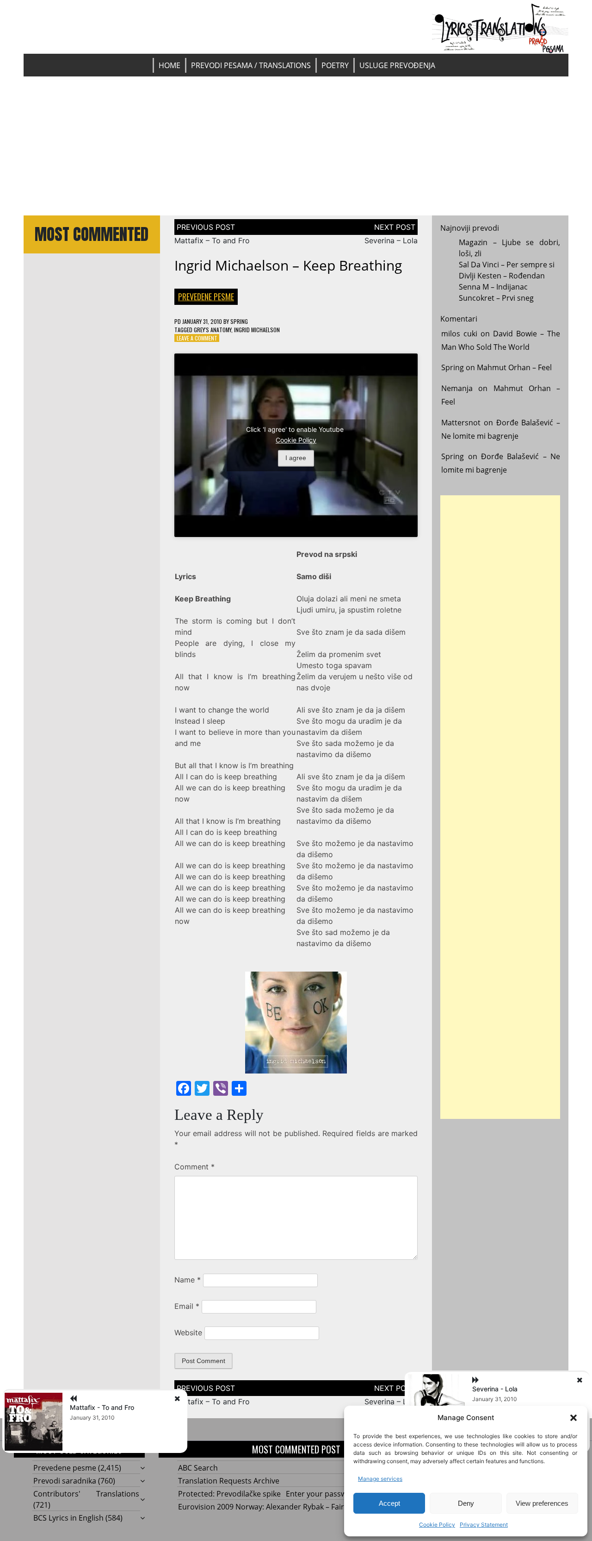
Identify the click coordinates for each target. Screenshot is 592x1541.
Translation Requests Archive (228, 1481)
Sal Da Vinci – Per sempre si (507, 264)
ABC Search (198, 1468)
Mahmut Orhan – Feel (514, 367)
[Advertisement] (296, 146)
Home (169, 65)
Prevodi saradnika (64, 1481)
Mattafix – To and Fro (212, 240)
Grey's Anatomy (212, 330)
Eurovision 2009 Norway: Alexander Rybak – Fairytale (269, 1507)
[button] (573, 1417)
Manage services (380, 1478)
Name (187, 1279)
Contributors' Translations (86, 1494)
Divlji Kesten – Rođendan (502, 276)
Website (188, 1332)
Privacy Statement (484, 1524)
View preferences (542, 1503)
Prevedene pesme (206, 297)
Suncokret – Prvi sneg (496, 298)
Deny (466, 1503)
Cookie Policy (437, 1524)
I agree (295, 457)
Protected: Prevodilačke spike (229, 1494)
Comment (194, 1166)
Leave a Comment (197, 338)
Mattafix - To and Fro (102, 1407)
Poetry (335, 65)
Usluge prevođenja (397, 65)
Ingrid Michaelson (257, 330)
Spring (239, 321)
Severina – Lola (391, 240)
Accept (389, 1503)
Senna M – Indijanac (493, 287)
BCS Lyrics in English (68, 1518)
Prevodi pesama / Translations (251, 65)
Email (186, 1306)
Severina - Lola (495, 1389)
